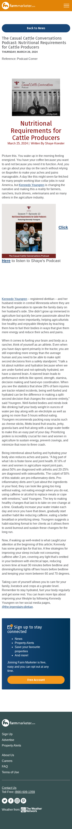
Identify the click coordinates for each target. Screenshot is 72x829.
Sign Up (7, 734)
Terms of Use (10, 772)
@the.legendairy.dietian (17, 606)
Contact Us (9, 787)
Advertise (8, 739)
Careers (7, 760)
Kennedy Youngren (31, 185)
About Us (8, 755)
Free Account (36, 680)
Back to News (36, 28)
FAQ (5, 766)
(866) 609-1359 (25, 792)
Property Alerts (11, 745)
